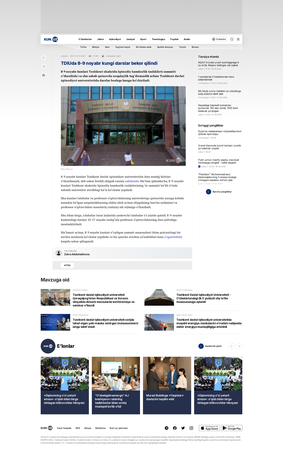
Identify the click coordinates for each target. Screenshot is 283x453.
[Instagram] (191, 428)
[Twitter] (183, 428)
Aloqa (87, 428)
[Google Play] (231, 428)
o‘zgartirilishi (173, 237)
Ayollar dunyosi (165, 47)
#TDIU (67, 265)
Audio (187, 39)
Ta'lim (83, 47)
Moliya (95, 47)
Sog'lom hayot (122, 47)
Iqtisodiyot (115, 39)
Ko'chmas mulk (143, 47)
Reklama (100, 428)
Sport (143, 39)
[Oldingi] (232, 346)
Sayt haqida (64, 428)
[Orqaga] (44, 58)
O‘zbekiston (85, 39)
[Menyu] (238, 39)
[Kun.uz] (51, 39)
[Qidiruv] (232, 39)
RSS (78, 428)
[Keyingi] (239, 346)
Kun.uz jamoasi (119, 428)
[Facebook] (44, 75)
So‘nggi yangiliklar (210, 125)
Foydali (174, 39)
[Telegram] (44, 66)
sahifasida (132, 181)
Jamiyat (130, 39)
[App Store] (209, 428)
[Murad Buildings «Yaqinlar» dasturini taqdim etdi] (167, 385)
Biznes (195, 47)
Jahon (100, 39)
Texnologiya (158, 39)
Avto (107, 47)
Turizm (182, 47)
